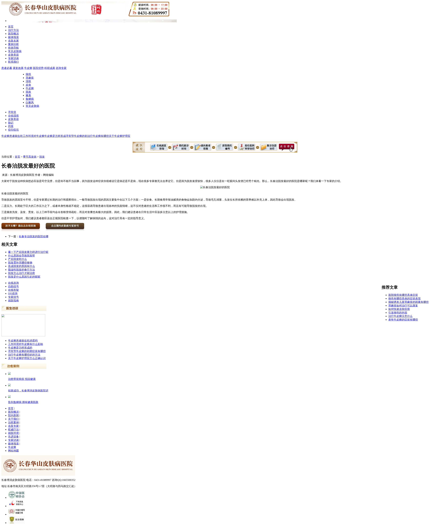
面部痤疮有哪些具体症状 (403, 295)
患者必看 (6, 68)
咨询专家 (61, 68)
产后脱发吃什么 (17, 259)
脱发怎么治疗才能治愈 (21, 273)
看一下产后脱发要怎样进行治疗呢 (28, 252)
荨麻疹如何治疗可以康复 (403, 305)
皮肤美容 (13, 54)
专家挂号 (13, 297)
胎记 (10, 122)
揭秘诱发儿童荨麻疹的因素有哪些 (408, 302)
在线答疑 (13, 289)
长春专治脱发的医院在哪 (33, 236)
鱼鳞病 (30, 98)
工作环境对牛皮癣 (33, 136)
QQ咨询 (12, 293)
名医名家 (13, 40)
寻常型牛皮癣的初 (76, 136)
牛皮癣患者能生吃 (12, 136)
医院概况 (13, 33)
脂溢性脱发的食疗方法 (21, 269)
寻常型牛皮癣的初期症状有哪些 (27, 351)
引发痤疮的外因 (397, 312)
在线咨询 (13, 282)
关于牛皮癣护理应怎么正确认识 (27, 358)
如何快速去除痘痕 (399, 309)
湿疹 (28, 81)
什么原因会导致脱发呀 (21, 255)
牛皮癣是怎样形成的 (20, 347)
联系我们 (13, 61)
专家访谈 (13, 58)
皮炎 (28, 84)
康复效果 (18, 68)
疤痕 (10, 126)
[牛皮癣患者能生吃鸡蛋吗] (23, 335)
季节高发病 (29, 156)
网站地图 (13, 450)
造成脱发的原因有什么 (21, 266)
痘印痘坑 (13, 129)
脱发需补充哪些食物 (20, 262)
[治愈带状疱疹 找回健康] (9, 373)
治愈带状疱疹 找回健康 (22, 379)
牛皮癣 (28, 68)
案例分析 (13, 44)
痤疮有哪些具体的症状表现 (404, 298)
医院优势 (38, 68)
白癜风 (30, 102)
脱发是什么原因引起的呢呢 (24, 276)
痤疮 (28, 74)
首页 (10, 26)
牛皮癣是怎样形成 (55, 136)
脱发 (28, 91)
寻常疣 (12, 112)
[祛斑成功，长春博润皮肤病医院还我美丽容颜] (9, 385)
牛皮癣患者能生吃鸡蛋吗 (23, 340)
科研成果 (49, 68)
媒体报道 (13, 37)
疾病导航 (13, 47)
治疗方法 (13, 30)
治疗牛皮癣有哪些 (98, 136)
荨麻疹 (30, 77)
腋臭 (28, 95)
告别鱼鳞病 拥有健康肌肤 (23, 402)
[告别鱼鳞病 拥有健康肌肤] (9, 397)
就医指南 (13, 300)
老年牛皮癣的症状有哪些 (403, 319)
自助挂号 (13, 286)
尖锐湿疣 (13, 115)
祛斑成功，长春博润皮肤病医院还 (28, 390)
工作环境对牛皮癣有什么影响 (25, 344)
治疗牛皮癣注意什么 (400, 316)
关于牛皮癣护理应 (119, 136)
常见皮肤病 (15, 51)
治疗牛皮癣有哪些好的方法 (24, 354)
